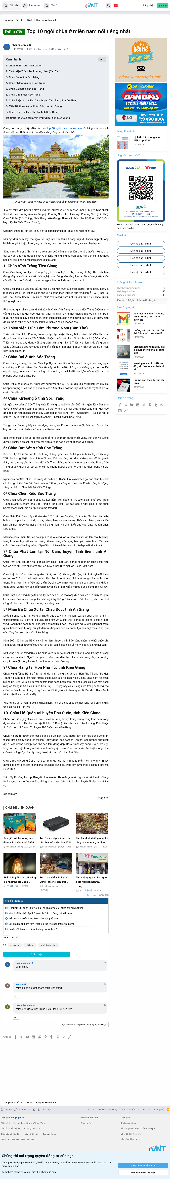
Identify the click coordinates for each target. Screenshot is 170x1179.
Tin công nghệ (125, 307)
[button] (34, 1109)
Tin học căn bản (128, 1123)
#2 (105, 984)
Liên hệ (90, 1109)
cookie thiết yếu (31, 1162)
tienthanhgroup (49, 847)
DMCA (54, 5)
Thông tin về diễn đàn (11, 1134)
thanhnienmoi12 (22, 45)
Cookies (7, 1109)
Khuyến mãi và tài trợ (130, 1139)
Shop (3, 1139)
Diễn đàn (14, 5)
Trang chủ (159, 1109)
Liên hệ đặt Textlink (140, 243)
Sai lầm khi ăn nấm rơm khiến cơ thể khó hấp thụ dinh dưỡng (41, 923)
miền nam (14, 945)
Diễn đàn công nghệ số (12, 1117)
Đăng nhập (86, 1123)
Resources (34, 5)
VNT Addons (13, 1139)
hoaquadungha (13, 847)
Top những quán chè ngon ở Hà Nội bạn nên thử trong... (91, 882)
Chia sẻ (14, 937)
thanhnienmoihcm (50, 886)
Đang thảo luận (126, 131)
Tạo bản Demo (49, 1134)
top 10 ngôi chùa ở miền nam (64, 128)
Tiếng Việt (45, 1109)
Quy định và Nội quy (107, 1109)
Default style (23, 1109)
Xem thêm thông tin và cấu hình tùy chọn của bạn (29, 1172)
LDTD (8, 886)
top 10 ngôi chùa (49, 945)
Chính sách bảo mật (130, 1109)
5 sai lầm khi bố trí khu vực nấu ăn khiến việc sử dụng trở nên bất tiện (46, 907)
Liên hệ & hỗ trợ (32, 1134)
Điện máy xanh (27, 1139)
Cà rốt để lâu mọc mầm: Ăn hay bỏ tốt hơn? (33, 929)
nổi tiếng (30, 945)
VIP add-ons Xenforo (131, 1134)
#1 (105, 962)
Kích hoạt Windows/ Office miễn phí (138, 1128)
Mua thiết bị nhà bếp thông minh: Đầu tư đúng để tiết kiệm (40, 913)
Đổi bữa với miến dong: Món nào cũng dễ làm (33, 918)
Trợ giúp (147, 1109)
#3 (105, 1005)
